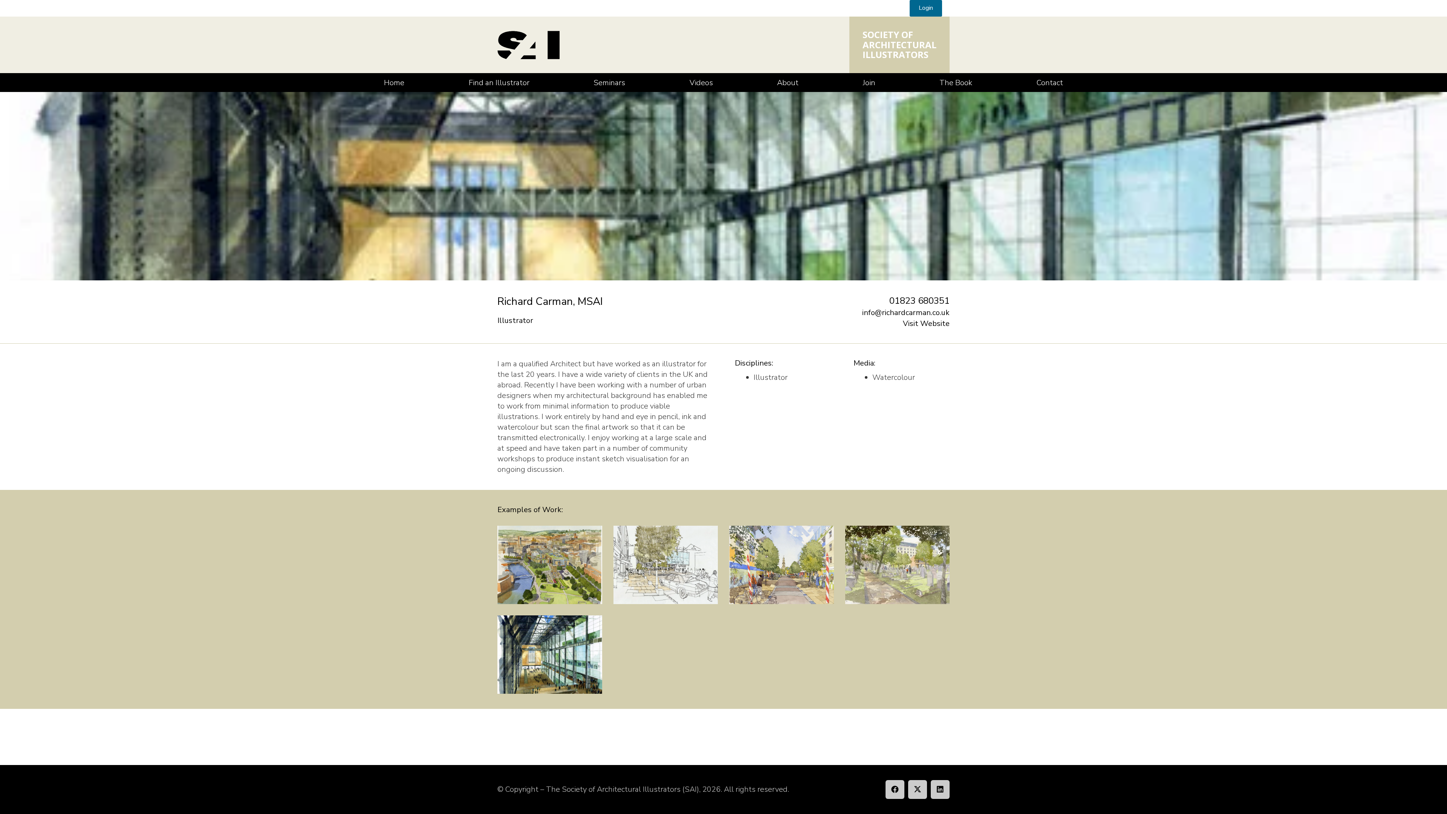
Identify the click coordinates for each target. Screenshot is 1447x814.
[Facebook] (895, 789)
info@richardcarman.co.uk (906, 313)
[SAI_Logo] (528, 45)
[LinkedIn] (940, 789)
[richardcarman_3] (897, 565)
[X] (917, 789)
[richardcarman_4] (781, 565)
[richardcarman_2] (549, 565)
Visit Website (926, 323)
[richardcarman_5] (665, 565)
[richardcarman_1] (549, 654)
